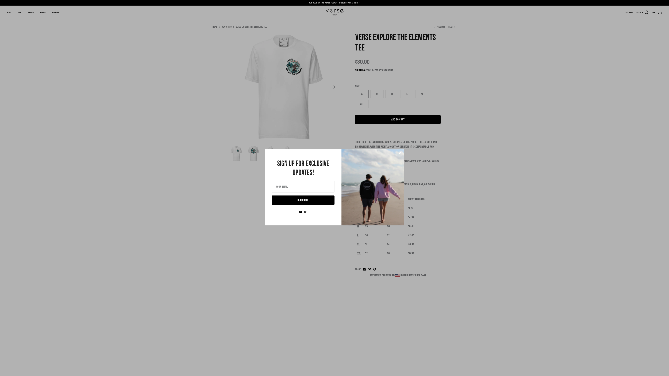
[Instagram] (305, 212)
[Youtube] (300, 212)
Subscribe (303, 200)
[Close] (400, 153)
